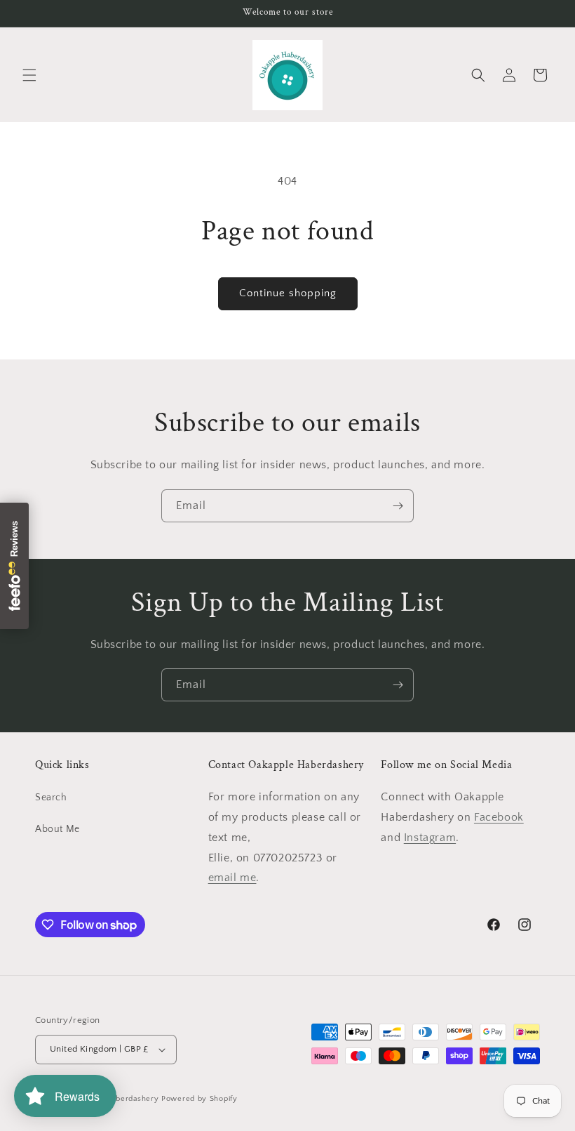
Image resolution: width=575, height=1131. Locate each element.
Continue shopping (288, 293)
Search (51, 797)
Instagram (430, 837)
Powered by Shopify (199, 1098)
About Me (57, 829)
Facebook (499, 817)
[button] (29, 75)
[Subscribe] (397, 505)
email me (232, 877)
